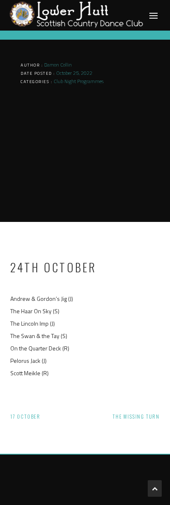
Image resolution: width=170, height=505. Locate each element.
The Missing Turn (136, 416)
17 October (25, 416)
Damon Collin (58, 65)
